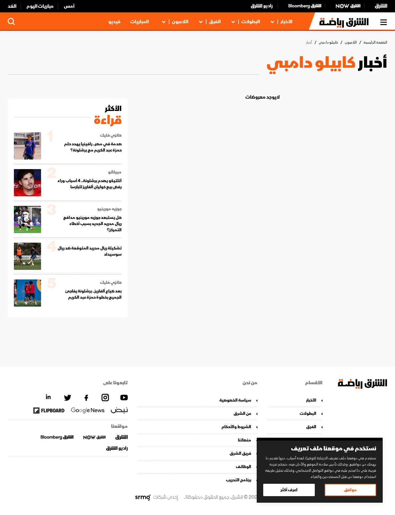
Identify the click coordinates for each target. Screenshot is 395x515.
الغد (12, 6)
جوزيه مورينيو (109, 209)
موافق (350, 489)
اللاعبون (180, 21)
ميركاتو (115, 172)
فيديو (114, 21)
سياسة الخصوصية (235, 400)
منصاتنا (244, 440)
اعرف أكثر (289, 489)
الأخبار (286, 21)
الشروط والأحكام (236, 426)
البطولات (250, 21)
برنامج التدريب (238, 479)
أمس (69, 6)
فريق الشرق (240, 453)
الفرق (215, 21)
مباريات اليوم (40, 6)
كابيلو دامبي (328, 42)
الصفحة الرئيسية (375, 42)
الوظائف (243, 466)
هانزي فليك (111, 135)
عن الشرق (242, 413)
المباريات (139, 21)
